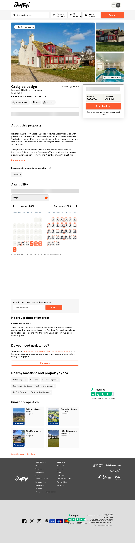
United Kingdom (19, 380)
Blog (37, 475)
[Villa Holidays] (116, 479)
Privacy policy (40, 482)
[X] (32, 522)
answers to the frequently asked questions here (47, 351)
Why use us (39, 469)
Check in (90, 97)
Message (45, 363)
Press (59, 472)
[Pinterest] (46, 522)
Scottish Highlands (50, 380)
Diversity (60, 475)
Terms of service (41, 479)
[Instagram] (39, 522)
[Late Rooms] (112, 466)
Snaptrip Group (107, 525)
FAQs (37, 465)
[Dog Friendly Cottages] (114, 472)
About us (60, 465)
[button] (89, 52)
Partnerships (62, 482)
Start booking (103, 106)
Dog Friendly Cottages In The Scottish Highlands (33, 386)
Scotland (34, 380)
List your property (64, 479)
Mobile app (39, 472)
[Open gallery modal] (53, 52)
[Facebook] (24, 522)
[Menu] (116, 5)
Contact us (39, 485)
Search (112, 15)
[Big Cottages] (104, 479)
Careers (60, 469)
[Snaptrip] (22, 5)
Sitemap (38, 489)
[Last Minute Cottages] (96, 466)
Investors (60, 485)
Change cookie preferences (46, 492)
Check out (109, 97)
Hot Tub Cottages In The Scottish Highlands (31, 392)
